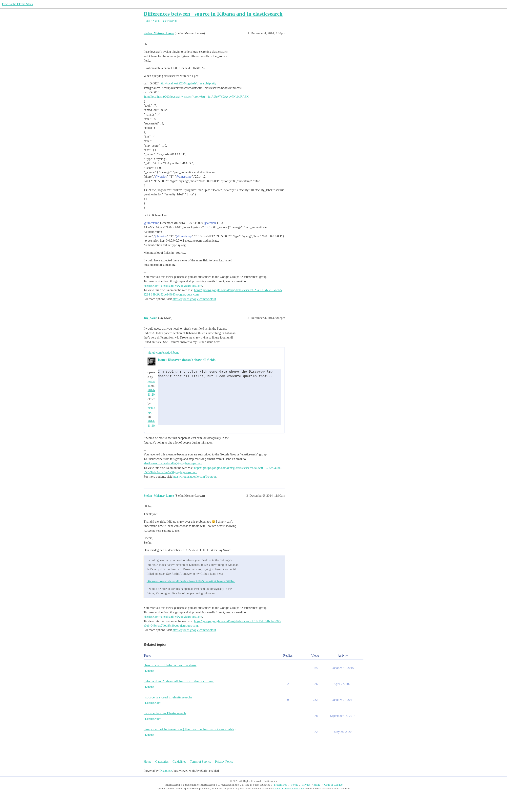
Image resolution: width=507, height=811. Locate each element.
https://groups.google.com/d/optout (194, 299)
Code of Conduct (333, 784)
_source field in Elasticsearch (165, 713)
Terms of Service (200, 761)
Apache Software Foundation (288, 788)
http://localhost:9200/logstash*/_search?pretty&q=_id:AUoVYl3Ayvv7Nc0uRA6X (196, 96)
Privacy (306, 784)
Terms (294, 784)
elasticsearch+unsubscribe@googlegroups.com (173, 285)
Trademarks (280, 784)
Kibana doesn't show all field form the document (179, 681)
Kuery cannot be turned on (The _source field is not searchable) (189, 729)
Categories (162, 761)
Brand (317, 784)
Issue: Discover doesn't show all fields (186, 360)
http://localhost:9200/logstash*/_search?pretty (188, 83)
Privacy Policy (224, 761)
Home (147, 761)
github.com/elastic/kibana (163, 352)
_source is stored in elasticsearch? (168, 697)
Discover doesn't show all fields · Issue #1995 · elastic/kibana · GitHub (191, 581)
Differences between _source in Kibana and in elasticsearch (213, 14)
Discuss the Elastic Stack (17, 4)
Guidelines (179, 761)
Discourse (165, 770)
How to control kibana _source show (170, 665)
